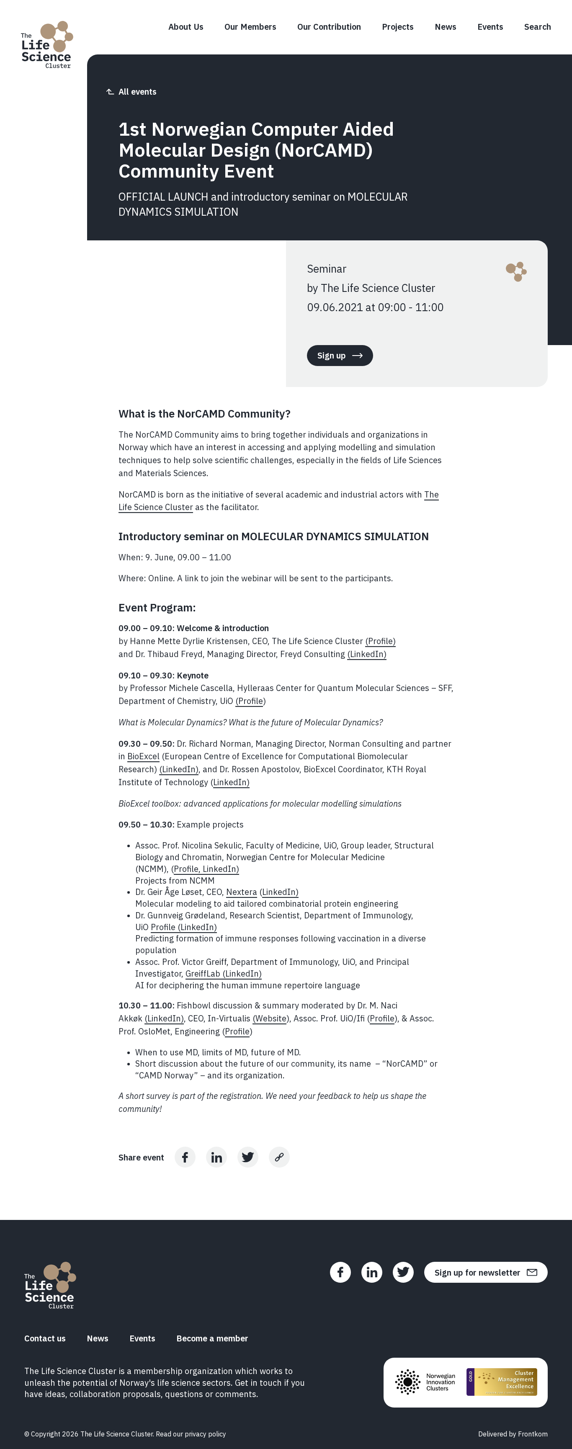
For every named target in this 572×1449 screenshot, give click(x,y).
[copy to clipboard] (279, 1157)
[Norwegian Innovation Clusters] (425, 1382)
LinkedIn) (231, 782)
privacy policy (205, 1434)
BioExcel (143, 756)
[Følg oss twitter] (403, 1272)
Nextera (241, 892)
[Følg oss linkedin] (371, 1272)
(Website (269, 1018)
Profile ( (165, 927)
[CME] (501, 1382)
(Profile (249, 701)
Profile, (188, 869)
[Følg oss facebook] (340, 1272)
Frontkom (533, 1434)
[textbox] (286, 761)
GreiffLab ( (205, 973)
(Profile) (380, 641)
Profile (382, 1018)
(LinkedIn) (366, 654)
